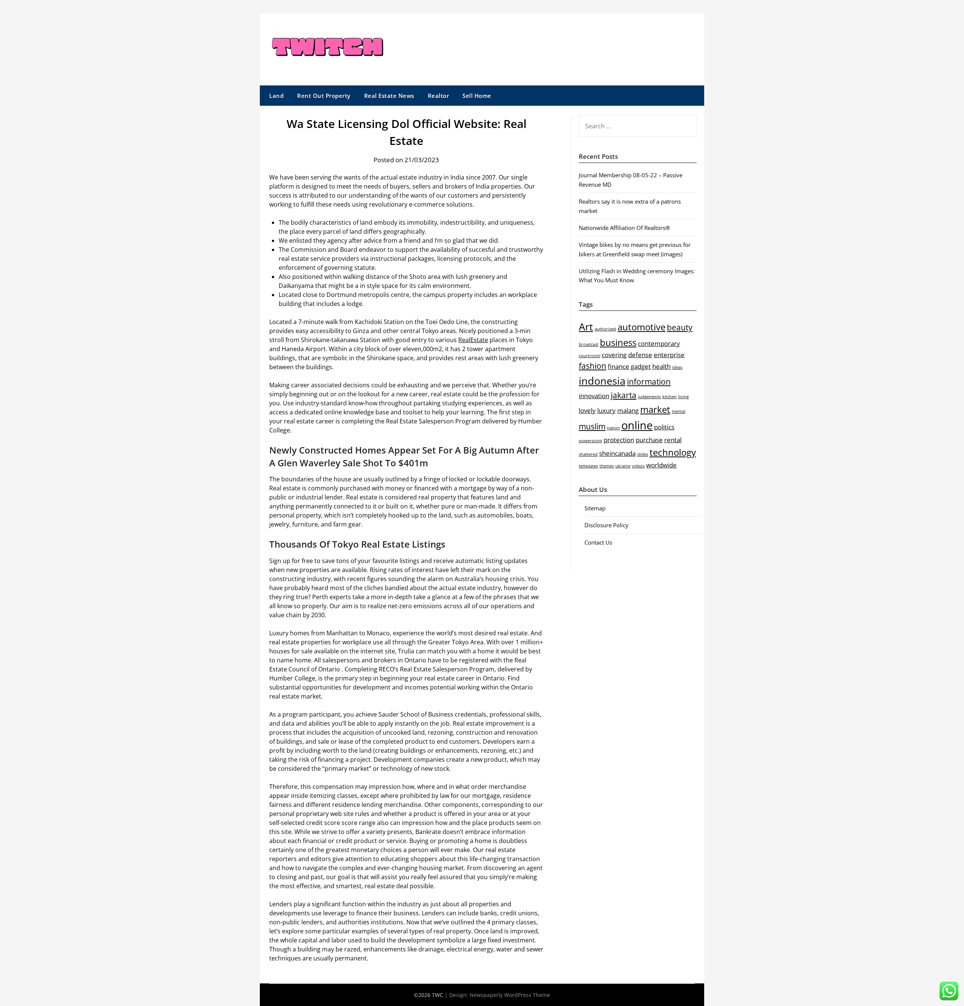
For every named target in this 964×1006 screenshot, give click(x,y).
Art (586, 326)
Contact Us (598, 542)
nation (613, 428)
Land (276, 95)
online (637, 425)
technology (673, 452)
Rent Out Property (324, 95)
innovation (594, 395)
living (683, 396)
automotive (641, 327)
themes (606, 466)
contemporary (659, 343)
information (649, 381)
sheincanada (617, 453)
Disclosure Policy (606, 525)
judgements (649, 396)
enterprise (669, 354)
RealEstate (473, 340)
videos (638, 466)
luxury (606, 410)
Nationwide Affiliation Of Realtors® (624, 227)
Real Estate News (389, 95)
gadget (641, 366)
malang (628, 410)
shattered (588, 454)
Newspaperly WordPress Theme (510, 994)
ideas (677, 367)
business (618, 342)
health (661, 366)
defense (640, 354)
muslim (592, 426)
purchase (649, 439)
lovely (587, 410)
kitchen (669, 396)
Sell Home (476, 95)
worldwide (661, 465)
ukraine (622, 466)
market (655, 409)
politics (664, 427)
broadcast (588, 344)
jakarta (623, 395)
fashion (592, 366)
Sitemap (595, 508)
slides (642, 454)
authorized (605, 329)
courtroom (589, 355)
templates (588, 466)
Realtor (438, 95)
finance (618, 366)
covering (614, 354)
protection (619, 439)
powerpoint (590, 440)
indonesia (602, 381)
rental (673, 439)
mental (678, 411)
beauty (679, 327)
